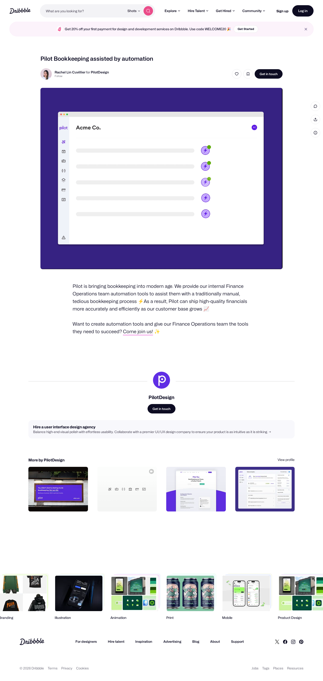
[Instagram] (293, 641)
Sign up (282, 11)
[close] (306, 29)
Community (252, 11)
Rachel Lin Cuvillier (70, 72)
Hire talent (116, 641)
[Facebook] (285, 641)
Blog (195, 641)
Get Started (246, 29)
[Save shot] (248, 74)
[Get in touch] (60, 503)
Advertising (172, 641)
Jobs (255, 668)
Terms (52, 668)
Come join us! (138, 331)
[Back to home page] (20, 11)
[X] (277, 641)
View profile (286, 460)
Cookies (82, 668)
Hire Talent (196, 11)
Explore (171, 11)
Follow (58, 76)
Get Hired (223, 11)
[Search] (148, 11)
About (215, 641)
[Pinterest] (301, 641)
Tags (265, 668)
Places (278, 668)
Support (237, 641)
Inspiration (143, 641)
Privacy (66, 668)
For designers (86, 641)
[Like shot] (236, 74)
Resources (295, 668)
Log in (303, 11)
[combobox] (82, 10)
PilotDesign (100, 72)
